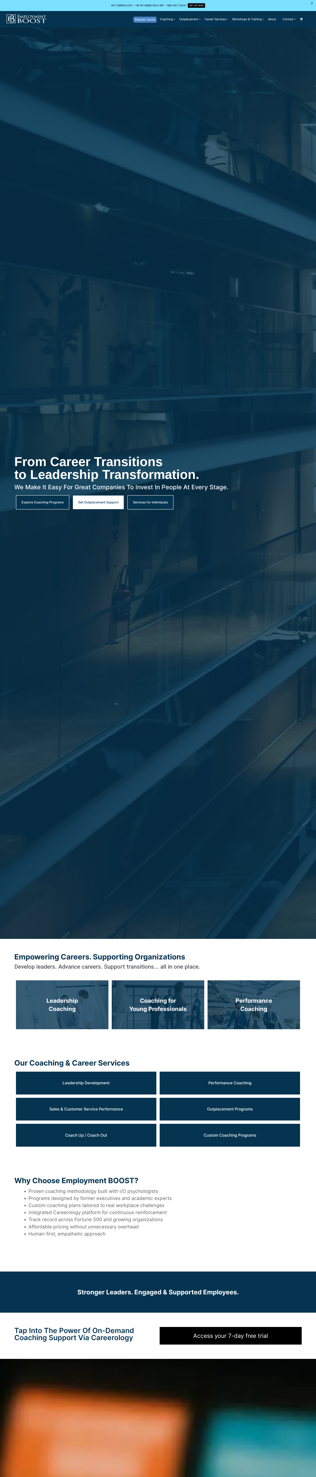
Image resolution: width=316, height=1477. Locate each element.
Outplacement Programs (230, 1109)
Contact (288, 19)
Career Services (215, 19)
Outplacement (188, 19)
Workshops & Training (247, 19)
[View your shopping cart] (301, 19)
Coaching (166, 19)
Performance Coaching (229, 1083)
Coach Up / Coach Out (86, 1135)
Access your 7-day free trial (230, 1335)
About (272, 19)
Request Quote (145, 19)
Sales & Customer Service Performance (86, 1109)
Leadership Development (86, 1083)
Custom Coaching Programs (230, 1135)
